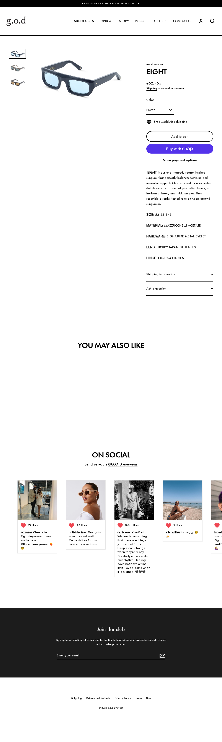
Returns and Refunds (98, 698)
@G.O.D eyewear (122, 464)
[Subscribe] (161, 655)
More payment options (180, 160)
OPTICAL (107, 21)
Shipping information (160, 274)
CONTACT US (182, 21)
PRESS (139, 21)
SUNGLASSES (84, 21)
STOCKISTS (158, 21)
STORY (124, 21)
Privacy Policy (123, 698)
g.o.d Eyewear (155, 64)
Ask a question (156, 288)
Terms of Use (143, 698)
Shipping (151, 88)
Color (150, 100)
